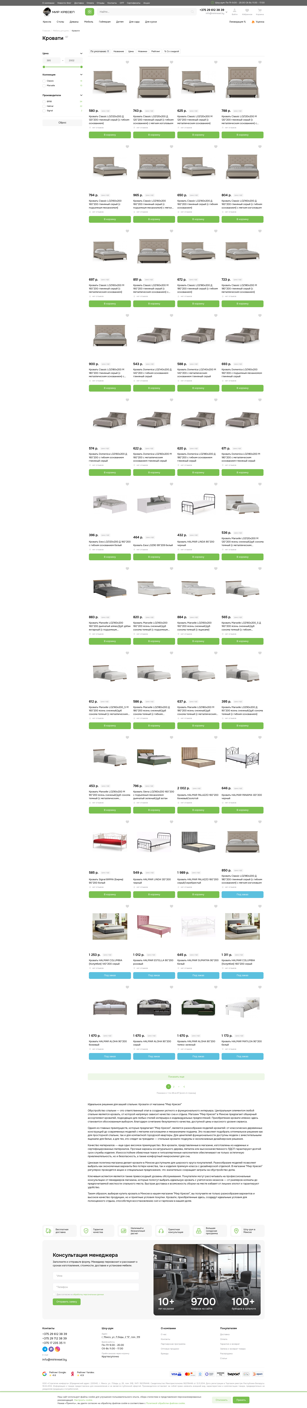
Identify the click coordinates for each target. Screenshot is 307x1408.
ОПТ (122, 3)
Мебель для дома (61, 30)
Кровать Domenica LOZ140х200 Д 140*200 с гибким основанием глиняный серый (152, 373)
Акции (146, 3)
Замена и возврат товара (232, 1348)
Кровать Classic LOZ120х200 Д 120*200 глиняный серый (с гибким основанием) (109, 120)
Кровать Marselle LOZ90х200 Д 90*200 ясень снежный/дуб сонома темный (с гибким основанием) (242, 711)
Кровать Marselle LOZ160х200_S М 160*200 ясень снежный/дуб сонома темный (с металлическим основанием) (109, 711)
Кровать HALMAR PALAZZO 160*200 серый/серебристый (197, 881)
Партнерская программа (173, 1344)
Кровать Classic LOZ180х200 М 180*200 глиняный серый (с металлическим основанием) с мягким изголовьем (106, 373)
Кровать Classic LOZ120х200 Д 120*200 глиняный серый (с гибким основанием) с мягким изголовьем (153, 120)
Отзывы (100, 3)
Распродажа (226, 1353)
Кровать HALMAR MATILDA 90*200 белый (242, 1043)
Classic (50, 80)
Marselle (51, 85)
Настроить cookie (83, 1400)
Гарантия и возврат (230, 1344)
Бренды (165, 1353)
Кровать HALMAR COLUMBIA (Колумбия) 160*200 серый (238, 962)
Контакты (112, 3)
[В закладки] (127, 62)
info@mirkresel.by (215, 13)
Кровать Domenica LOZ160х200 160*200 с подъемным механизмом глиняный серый (242, 373)
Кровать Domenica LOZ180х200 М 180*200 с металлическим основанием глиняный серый (241, 457)
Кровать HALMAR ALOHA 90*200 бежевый (108, 1043)
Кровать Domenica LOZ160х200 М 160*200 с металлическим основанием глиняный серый (152, 457)
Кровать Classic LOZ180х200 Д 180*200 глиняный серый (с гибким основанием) (197, 289)
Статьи (223, 1358)
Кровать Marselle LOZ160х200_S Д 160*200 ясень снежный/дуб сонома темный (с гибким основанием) (241, 626)
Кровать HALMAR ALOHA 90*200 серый (152, 1043)
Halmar (50, 106)
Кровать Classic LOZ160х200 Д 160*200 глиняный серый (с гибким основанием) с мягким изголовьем (242, 204)
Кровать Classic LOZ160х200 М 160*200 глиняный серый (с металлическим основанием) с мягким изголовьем (151, 289)
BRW (49, 101)
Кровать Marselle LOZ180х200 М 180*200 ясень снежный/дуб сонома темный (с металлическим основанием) (196, 711)
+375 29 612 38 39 (212, 11)
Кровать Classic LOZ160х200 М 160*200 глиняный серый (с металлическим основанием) (106, 289)
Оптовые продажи (170, 1348)
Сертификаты (133, 3)
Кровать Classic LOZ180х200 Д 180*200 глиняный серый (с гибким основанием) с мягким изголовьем (242, 879)
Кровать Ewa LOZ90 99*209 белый (153, 545)
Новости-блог (64, 3)
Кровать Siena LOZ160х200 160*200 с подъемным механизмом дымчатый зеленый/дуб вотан (153, 795)
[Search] (192, 11)
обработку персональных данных (88, 1294)
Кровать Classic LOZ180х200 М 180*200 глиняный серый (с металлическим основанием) (239, 289)
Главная (46, 30)
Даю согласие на (80, 1294)
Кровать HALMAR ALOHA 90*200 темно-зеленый (196, 1043)
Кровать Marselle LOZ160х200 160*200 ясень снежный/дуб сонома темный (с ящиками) (194, 626)
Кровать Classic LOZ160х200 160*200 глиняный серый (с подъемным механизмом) (105, 204)
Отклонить (222, 1400)
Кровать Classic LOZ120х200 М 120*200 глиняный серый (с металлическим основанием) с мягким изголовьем (239, 120)
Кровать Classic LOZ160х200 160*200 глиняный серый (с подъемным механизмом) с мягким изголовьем (153, 204)
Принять (241, 1400)
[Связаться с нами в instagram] (57, 1349)
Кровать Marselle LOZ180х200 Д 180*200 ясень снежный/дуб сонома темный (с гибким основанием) (151, 711)
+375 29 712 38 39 (54, 1338)
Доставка (79, 3)
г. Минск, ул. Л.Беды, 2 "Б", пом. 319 (121, 1337)
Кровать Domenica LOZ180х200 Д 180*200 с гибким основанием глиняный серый (196, 457)
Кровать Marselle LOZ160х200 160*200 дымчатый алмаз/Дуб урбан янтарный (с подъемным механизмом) (110, 626)
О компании (48, 3)
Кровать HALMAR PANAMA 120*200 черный (242, 796)
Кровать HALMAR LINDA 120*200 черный (152, 881)
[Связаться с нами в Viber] (51, 1349)
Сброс (62, 122)
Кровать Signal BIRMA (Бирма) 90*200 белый (106, 881)
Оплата (90, 3)
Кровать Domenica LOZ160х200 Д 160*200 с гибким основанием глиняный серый (108, 457)
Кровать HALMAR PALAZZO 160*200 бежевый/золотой (197, 796)
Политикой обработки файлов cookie (165, 1403)
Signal (50, 110)
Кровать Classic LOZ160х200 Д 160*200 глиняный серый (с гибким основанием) (197, 204)
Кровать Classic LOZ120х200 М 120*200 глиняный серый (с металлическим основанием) (195, 120)
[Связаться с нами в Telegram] (44, 1349)
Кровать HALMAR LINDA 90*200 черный (195, 543)
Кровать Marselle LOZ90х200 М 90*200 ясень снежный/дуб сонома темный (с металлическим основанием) (109, 795)
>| (184, 1086)
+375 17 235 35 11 (54, 1342)
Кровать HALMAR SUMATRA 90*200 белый (198, 962)
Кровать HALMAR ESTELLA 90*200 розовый (153, 962)
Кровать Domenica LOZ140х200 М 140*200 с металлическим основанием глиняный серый (196, 373)
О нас (163, 1334)
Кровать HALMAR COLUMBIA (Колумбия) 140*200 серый (105, 962)
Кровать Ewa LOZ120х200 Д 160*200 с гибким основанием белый (110, 543)
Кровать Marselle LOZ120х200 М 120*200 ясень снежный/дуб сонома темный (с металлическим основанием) (243, 542)
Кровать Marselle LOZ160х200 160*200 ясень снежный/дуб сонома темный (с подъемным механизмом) (150, 626)
